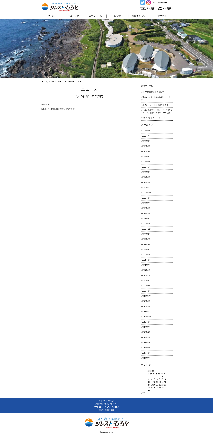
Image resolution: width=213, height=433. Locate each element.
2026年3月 (146, 156)
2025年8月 (146, 162)
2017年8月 (146, 353)
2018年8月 (146, 322)
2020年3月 (146, 291)
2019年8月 (146, 301)
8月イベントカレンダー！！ (154, 118)
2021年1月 (146, 270)
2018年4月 (146, 332)
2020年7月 (146, 275)
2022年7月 (146, 239)
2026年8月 (146, 131)
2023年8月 (146, 198)
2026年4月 (146, 151)
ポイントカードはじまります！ (155, 105)
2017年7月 (146, 358)
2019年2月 (146, 306)
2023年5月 (146, 213)
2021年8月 (146, 260)
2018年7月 (146, 327)
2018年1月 (146, 337)
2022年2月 (146, 249)
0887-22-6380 (109, 407)
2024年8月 (146, 177)
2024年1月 (146, 187)
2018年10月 (147, 317)
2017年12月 (147, 342)
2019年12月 (147, 296)
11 (151, 382)
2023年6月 (146, 208)
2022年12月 (147, 229)
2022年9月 (146, 234)
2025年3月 (146, 172)
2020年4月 (146, 286)
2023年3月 (146, 218)
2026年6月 (146, 141)
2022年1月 (146, 255)
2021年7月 (146, 265)
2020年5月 (146, 280)
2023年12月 (147, 193)
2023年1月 (146, 224)
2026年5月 (146, 146)
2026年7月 (146, 136)
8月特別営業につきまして (153, 92)
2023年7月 (146, 203)
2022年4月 (146, 244)
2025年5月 (146, 167)
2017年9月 (146, 348)
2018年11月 (146, 311)
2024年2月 (146, 182)
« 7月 (143, 393)
